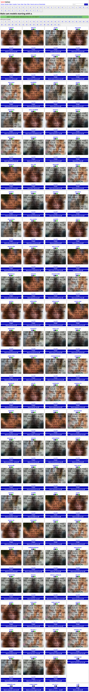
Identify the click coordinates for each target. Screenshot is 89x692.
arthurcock (55, 520)
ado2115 (56, 82)
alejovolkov (55, 191)
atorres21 (78, 575)
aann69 (55, 27)
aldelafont (11, 191)
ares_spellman (33, 657)
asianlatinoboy (11, 575)
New (22, 4)
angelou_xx (33, 410)
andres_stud (78, 328)
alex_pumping (11, 219)
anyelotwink (33, 465)
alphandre (33, 274)
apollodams (55, 465)
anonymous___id (11, 438)
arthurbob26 (33, 520)
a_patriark (11, 27)
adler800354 (33, 82)
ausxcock (78, 602)
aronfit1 (78, 492)
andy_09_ (33, 383)
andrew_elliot (11, 356)
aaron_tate (33, 55)
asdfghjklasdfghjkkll (33, 547)
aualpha (11, 602)
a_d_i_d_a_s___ (55, 684)
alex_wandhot (33, 219)
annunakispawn (78, 410)
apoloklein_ (11, 492)
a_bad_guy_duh (78, 657)
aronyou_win (11, 520)
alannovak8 (55, 164)
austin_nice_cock (56, 602)
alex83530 (55, 219)
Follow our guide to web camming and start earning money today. (60, 17)
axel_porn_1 (33, 629)
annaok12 (55, 410)
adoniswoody (11, 109)
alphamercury (11, 274)
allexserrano (11, 657)
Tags (25, 4)
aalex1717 (33, 27)
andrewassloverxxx (55, 356)
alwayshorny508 (56, 274)
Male (10, 4)
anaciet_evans (77, 301)
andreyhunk (11, 383)
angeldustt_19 (77, 383)
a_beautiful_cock (11, 684)
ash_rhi (55, 547)
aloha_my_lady (55, 246)
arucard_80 (11, 547)
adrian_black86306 (33, 109)
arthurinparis (78, 520)
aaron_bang (78, 27)
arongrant (55, 657)
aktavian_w (11, 164)
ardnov (55, 492)
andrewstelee (78, 356)
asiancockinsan (78, 547)
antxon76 (78, 438)
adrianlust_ (55, 109)
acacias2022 (78, 55)
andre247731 (33, 328)
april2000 (33, 492)
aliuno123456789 (33, 246)
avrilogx (11, 629)
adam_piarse (11, 82)
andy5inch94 (56, 383)
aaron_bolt (11, 55)
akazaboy (55, 137)
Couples (14, 4)
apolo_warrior (77, 465)
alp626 (77, 246)
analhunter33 (11, 328)
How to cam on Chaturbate (37, 4)
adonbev (78, 82)
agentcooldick (11, 137)
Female (7, 4)
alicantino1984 (11, 246)
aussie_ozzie (33, 602)
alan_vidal (33, 164)
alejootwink (33, 191)
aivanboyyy (33, 137)
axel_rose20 (55, 629)
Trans (18, 4)
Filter (28, 4)
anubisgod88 (11, 465)
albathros (77, 164)
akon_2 (78, 137)
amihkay (11, 301)
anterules (33, 438)
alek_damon (78, 191)
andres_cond (56, 328)
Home (2, 4)
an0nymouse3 (55, 301)
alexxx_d (78, 219)
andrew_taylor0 (33, 356)
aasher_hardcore (56, 55)
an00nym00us (33, 301)
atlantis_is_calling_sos (55, 575)
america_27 (78, 274)
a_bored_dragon (33, 684)
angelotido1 (11, 410)
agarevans (77, 109)
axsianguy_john (78, 629)
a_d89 (77, 684)
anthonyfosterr (55, 438)
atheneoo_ (33, 575)
